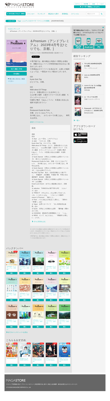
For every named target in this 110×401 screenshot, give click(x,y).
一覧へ (77, 120)
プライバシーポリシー (27, 384)
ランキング (41, 14)
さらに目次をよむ (39, 221)
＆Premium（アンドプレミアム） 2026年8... (38, 268)
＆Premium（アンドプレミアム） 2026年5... (11, 295)
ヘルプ (101, 4)
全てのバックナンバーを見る (18, 332)
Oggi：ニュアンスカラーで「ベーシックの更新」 (34, 21)
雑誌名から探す (53, 14)
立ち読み (16, 74)
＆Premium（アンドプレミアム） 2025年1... (11, 321)
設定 (93, 4)
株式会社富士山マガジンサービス (67, 384)
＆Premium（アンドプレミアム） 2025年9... (51, 321)
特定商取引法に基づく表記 (43, 384)
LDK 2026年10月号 (11, 358)
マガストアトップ (14, 29)
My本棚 (86, 4)
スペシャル (75, 14)
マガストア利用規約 (12, 384)
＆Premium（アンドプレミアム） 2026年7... (51, 268)
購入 (12, 273)
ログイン (77, 4)
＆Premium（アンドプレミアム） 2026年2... (51, 295)
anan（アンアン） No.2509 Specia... (50, 359)
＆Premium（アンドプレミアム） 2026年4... (25, 295)
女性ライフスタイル (37, 122)
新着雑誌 (65, 14)
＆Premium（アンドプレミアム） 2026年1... (11, 268)
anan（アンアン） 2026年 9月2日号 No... (37, 360)
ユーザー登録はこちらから (90, 7)
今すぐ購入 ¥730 (16, 69)
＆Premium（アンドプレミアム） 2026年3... (38, 295)
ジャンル (30, 14)
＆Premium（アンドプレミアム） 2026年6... (64, 268)
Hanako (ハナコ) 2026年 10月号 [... (24, 359)
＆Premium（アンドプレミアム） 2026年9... (25, 268)
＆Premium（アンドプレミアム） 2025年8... (64, 321)
